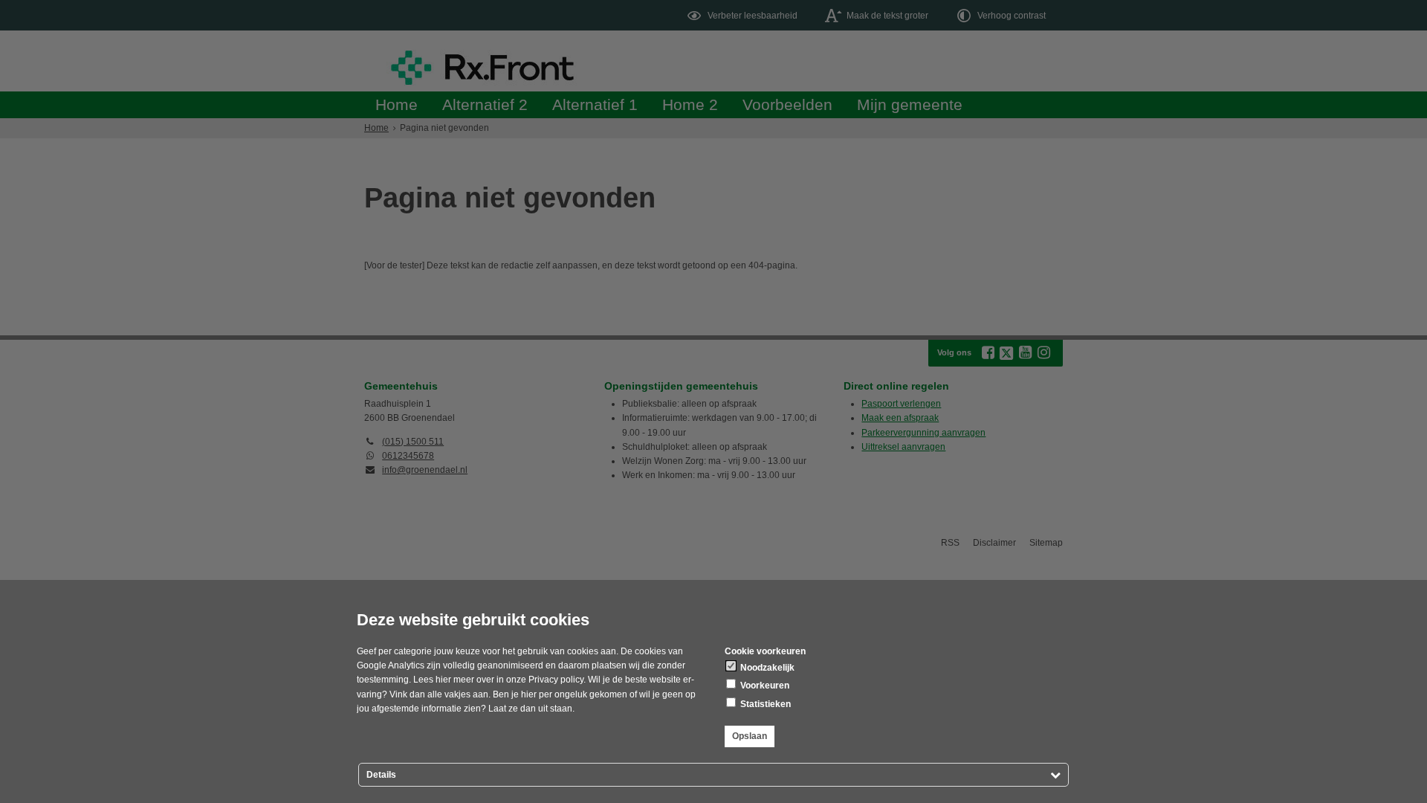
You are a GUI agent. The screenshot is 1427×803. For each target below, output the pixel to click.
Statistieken (764, 704)
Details (381, 775)
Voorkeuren (763, 685)
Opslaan (749, 736)
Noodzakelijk (766, 667)
